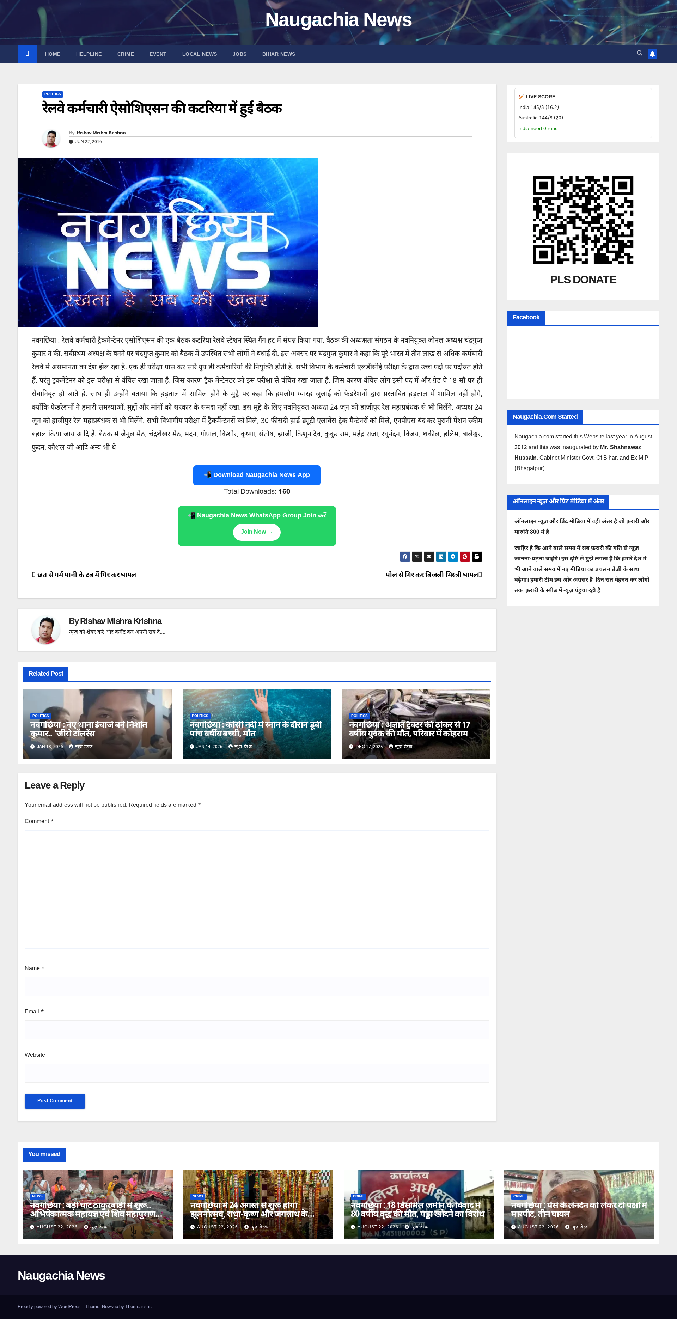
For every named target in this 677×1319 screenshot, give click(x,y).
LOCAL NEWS (199, 54)
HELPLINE (89, 54)
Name (35, 969)
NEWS (37, 1196)
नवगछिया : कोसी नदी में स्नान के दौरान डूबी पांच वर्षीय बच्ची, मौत (256, 730)
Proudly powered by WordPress (50, 1307)
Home (53, 54)
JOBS (240, 54)
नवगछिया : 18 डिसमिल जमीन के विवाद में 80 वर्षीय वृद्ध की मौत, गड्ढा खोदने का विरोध (417, 1210)
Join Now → (257, 532)
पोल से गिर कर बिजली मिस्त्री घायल (432, 575)
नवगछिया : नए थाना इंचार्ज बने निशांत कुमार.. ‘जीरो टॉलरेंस (88, 730)
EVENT (158, 54)
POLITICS (52, 94)
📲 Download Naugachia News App (257, 475)
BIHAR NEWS (278, 54)
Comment (39, 822)
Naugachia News (338, 21)
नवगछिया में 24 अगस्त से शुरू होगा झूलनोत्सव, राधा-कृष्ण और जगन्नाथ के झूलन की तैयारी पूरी (248, 1214)
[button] (639, 53)
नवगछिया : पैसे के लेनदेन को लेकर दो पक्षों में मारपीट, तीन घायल (579, 1210)
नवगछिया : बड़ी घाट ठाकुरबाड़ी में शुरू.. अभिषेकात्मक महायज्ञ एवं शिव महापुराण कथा (92, 1214)
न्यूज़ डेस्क (84, 747)
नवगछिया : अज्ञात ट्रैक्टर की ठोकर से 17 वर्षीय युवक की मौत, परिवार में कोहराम (409, 730)
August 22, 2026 (58, 1227)
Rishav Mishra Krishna (101, 133)
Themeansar (138, 1307)
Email (34, 1012)
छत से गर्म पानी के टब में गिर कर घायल (86, 575)
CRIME (125, 54)
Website (35, 1055)
